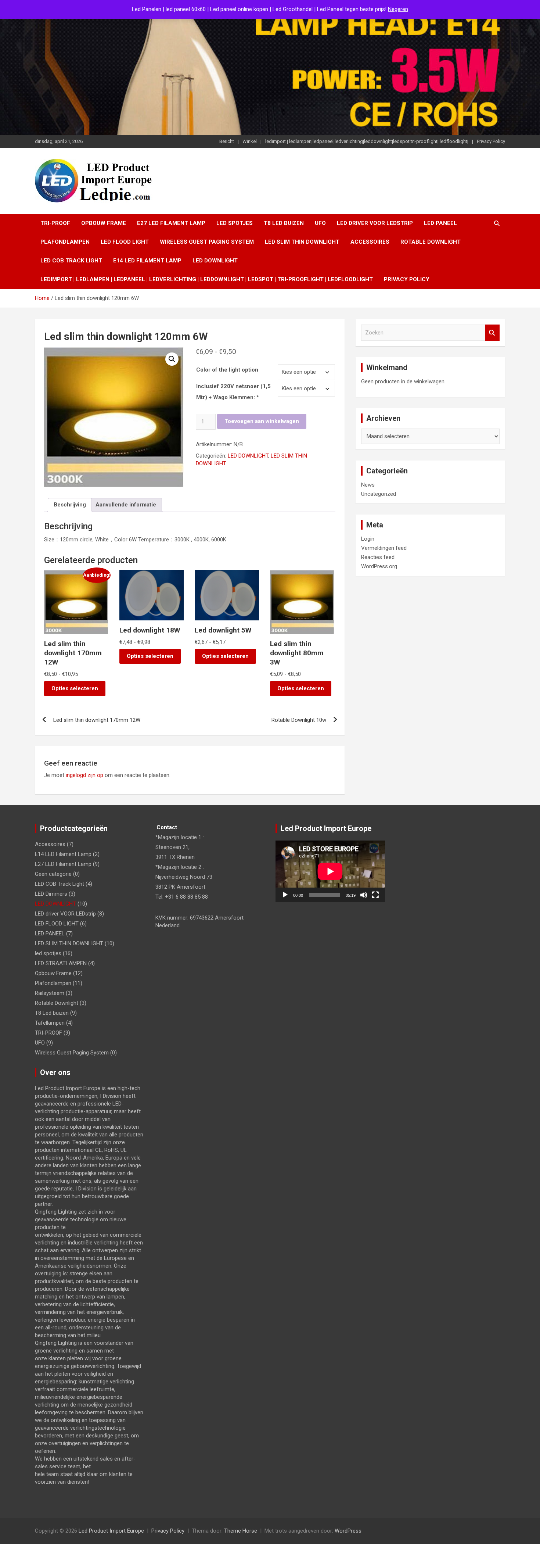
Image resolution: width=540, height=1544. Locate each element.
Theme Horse (240, 1530)
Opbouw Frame (103, 223)
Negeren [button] (398, 9)
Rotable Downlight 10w (298, 720)
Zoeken (492, 333)
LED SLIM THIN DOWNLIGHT (302, 242)
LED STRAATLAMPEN (61, 963)
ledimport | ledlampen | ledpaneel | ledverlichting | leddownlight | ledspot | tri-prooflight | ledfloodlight (206, 279)
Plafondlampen (65, 242)
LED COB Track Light (71, 260)
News (368, 484)
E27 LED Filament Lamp (171, 223)
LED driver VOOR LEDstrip (375, 223)
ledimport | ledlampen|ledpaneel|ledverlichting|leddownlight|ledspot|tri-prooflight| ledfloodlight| (366, 141)
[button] (172, 359)
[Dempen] (363, 895)
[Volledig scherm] (375, 895)
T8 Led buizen (284, 223)
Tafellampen (50, 1023)
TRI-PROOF (55, 223)
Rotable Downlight (430, 242)
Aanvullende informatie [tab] (126, 504)
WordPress (348, 1530)
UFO (320, 223)
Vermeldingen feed (384, 548)
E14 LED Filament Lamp (147, 260)
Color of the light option (227, 369)
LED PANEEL (440, 223)
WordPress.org (379, 566)
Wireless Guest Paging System (207, 242)
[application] (330, 871)
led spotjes (234, 223)
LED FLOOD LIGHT (125, 242)
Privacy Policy (491, 141)
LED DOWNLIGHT (215, 260)
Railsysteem (49, 993)
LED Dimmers (51, 894)
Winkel (249, 141)
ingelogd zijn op (84, 775)
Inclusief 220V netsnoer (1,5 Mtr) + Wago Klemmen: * (233, 392)
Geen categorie (53, 874)
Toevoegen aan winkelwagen (261, 421)
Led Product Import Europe (111, 1530)
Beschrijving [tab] (70, 504)
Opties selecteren (74, 688)
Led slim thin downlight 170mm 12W (96, 720)
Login (367, 538)
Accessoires (369, 242)
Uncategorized (378, 494)
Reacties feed (378, 557)
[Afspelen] (285, 895)
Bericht (226, 141)
